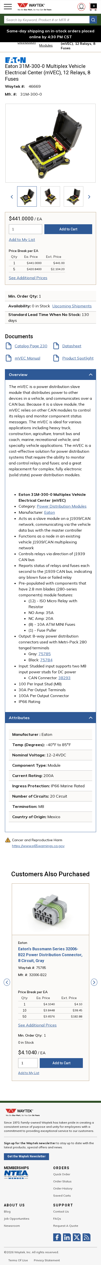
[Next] (89, 197)
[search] (93, 20)
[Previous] (12, 197)
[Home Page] (34, 7)
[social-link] (58, 1237)
